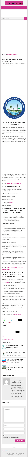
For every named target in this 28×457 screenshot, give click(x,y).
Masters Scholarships (8, 339)
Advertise (21, 453)
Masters (11, 202)
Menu (3, 7)
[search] (25, 18)
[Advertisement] (14, 13)
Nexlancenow (4, 450)
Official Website (17, 314)
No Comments (9, 65)
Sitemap (19, 454)
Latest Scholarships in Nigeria (14, 183)
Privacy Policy (11, 454)
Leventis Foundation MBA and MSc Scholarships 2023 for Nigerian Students (15, 367)
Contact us (14, 453)
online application (5, 282)
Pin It (3, 336)
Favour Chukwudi (6, 63)
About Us (7, 453)
